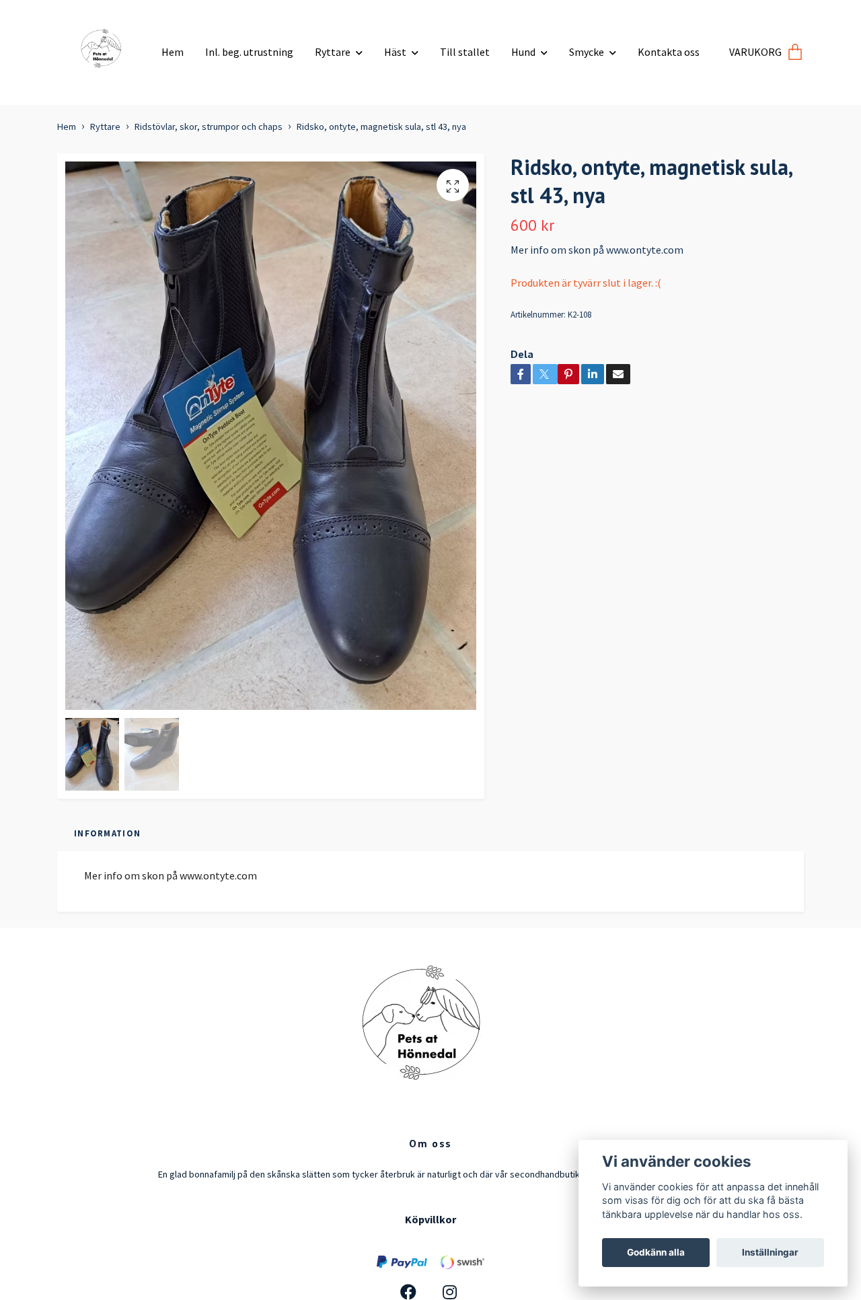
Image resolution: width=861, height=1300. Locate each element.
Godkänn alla (656, 1252)
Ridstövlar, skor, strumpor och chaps (209, 126)
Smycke (586, 52)
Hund (523, 52)
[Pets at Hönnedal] (104, 47)
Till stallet (465, 52)
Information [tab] (107, 833)
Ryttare (332, 52)
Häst (395, 52)
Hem (172, 52)
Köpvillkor (430, 1219)
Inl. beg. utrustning (249, 52)
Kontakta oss (669, 52)
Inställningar (770, 1252)
